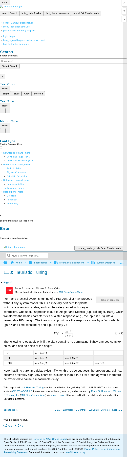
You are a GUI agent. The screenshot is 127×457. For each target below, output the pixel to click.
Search (9, 255)
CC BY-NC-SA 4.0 (22, 391)
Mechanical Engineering (72, 262)
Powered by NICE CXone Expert (50, 439)
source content (59, 395)
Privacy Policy (91, 449)
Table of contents (110, 300)
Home (18, 262)
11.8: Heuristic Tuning (31, 387)
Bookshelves (40, 262)
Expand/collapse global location (122, 262)
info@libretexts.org (75, 452)
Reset (5, 88)
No (21, 426)
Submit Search (10, 66)
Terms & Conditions (110, 449)
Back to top (9, 410)
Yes (10, 426)
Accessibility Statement (16, 452)
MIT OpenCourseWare (71, 292)
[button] (12, 199)
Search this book (9, 55)
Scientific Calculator (17, 176)
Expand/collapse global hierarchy (7, 263)
